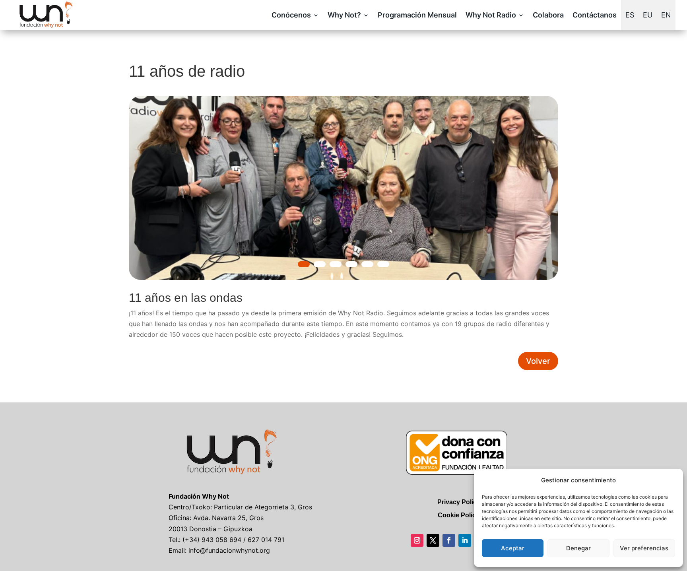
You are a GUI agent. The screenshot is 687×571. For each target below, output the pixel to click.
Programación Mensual (417, 15)
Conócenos (291, 15)
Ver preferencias (644, 548)
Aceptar (512, 548)
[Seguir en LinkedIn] (464, 540)
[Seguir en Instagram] (417, 540)
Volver (538, 361)
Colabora (548, 15)
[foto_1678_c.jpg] (343, 278)
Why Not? (344, 15)
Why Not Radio (491, 15)
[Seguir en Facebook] (448, 540)
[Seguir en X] (433, 540)
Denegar (578, 548)
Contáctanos (594, 15)
